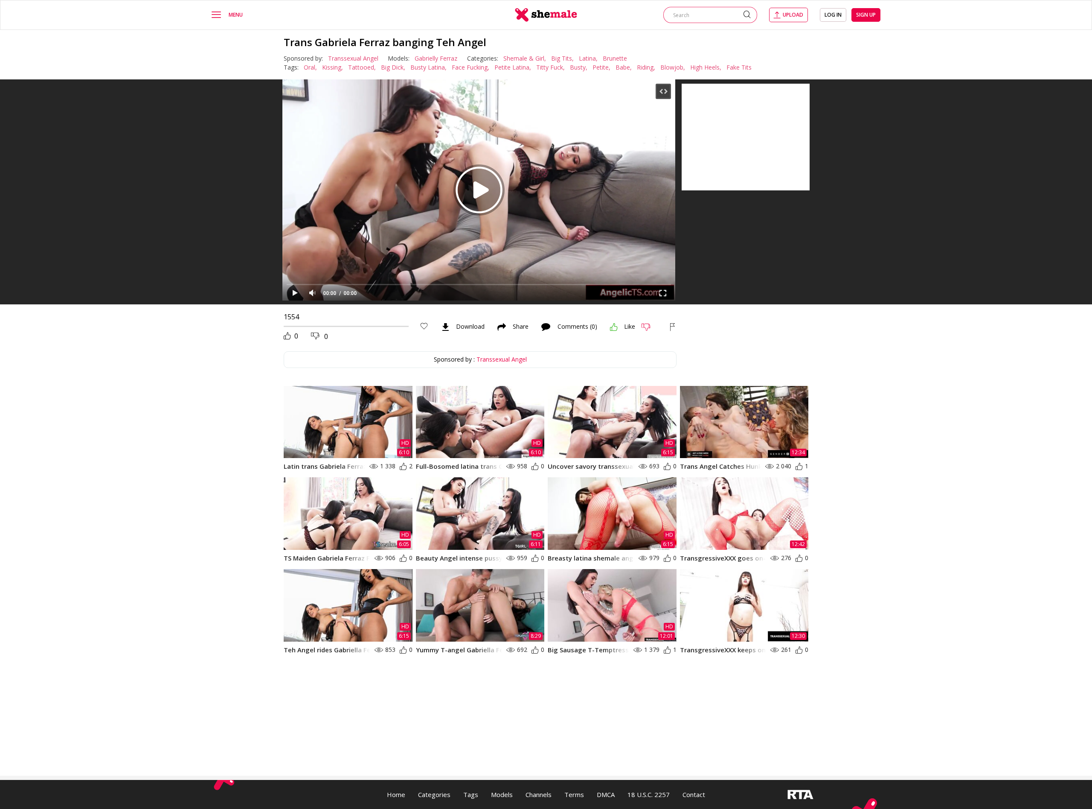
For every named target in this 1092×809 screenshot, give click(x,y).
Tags (470, 794)
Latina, (588, 58)
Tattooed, (362, 67)
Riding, (646, 67)
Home (396, 794)
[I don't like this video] (649, 327)
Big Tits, (562, 58)
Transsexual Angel (353, 58)
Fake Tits (739, 67)
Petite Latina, (512, 67)
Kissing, (332, 67)
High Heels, (705, 67)
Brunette (615, 58)
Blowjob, (672, 67)
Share (521, 327)
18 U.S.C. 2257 (648, 794)
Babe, (624, 67)
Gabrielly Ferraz (436, 58)
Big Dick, (393, 67)
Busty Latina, (428, 67)
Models (502, 794)
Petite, (601, 67)
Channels (539, 794)
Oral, (310, 67)
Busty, (578, 67)
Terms (574, 794)
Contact (693, 794)
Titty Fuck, (550, 67)
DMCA (606, 794)
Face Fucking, (470, 67)
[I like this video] (614, 327)
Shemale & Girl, (524, 58)
